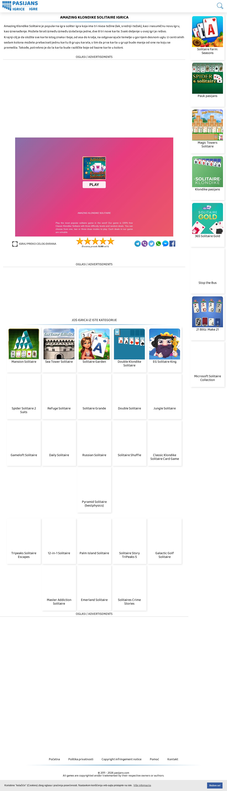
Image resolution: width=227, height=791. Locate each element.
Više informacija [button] (142, 785)
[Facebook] (172, 244)
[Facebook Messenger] (165, 244)
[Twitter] (151, 244)
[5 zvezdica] (111, 241)
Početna (54, 759)
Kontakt (172, 759)
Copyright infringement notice (121, 759)
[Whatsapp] (158, 244)
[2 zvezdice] (87, 241)
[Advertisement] (95, 81)
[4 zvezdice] (103, 241)
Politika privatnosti (80, 759)
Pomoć (154, 759)
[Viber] (144, 244)
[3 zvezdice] (95, 241)
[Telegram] (138, 244)
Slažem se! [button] (215, 785)
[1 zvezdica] (80, 241)
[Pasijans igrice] (21, 6)
